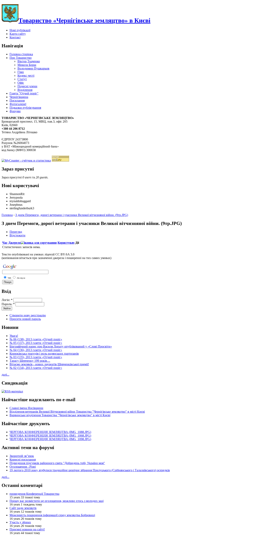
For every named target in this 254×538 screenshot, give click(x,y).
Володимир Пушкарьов (33, 68)
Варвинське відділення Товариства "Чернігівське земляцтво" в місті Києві (60, 415)
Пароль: (8, 304)
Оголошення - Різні (23, 466)
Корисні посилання (23, 459)
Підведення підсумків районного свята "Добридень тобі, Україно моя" (57, 463)
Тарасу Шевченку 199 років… (30, 360)
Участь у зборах (20, 522)
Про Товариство (21, 57)
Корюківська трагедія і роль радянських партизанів (44, 353)
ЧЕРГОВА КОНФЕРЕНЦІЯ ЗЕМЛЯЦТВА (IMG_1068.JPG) (50, 435)
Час (5, 242)
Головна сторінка (21, 54)
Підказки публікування (25, 107)
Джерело (14, 242)
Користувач (66, 242)
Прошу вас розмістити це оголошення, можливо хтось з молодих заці (57, 501)
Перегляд (16, 231)
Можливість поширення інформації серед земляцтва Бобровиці (52, 515)
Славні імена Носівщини (26, 408)
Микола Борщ (26, 65)
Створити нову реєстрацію (28, 315)
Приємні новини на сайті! (27, 529)
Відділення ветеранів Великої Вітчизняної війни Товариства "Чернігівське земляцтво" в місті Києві (77, 411)
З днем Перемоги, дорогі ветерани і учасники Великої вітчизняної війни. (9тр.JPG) (71, 215)
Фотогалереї (18, 104)
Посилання (17, 100)
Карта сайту (18, 33)
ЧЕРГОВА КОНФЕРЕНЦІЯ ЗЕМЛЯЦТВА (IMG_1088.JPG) (50, 432)
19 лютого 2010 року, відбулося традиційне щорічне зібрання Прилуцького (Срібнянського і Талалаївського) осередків (90, 470)
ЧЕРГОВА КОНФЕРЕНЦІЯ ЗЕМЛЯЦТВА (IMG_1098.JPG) (50, 439)
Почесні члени (27, 86)
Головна (7, 215)
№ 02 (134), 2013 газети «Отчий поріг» (36, 367)
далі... (5, 374)
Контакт (15, 37)
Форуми (15, 111)
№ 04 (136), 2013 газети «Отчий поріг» (36, 350)
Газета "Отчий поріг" (24, 93)
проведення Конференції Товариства (34, 493)
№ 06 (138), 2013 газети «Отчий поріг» (36, 339)
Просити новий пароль (25, 319)
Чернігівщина (19, 97)
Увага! (14, 335)
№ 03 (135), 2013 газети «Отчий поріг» (36, 357)
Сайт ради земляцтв (23, 508)
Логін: (7, 300)
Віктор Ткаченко (28, 61)
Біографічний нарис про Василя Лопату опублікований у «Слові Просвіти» (61, 346)
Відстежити (17, 235)
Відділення (24, 89)
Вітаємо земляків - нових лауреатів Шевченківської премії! (49, 364)
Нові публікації (20, 30)
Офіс (20, 82)
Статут (22, 79)
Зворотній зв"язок (22, 456)
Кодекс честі (25, 75)
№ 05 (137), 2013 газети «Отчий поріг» (36, 343)
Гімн (20, 72)
